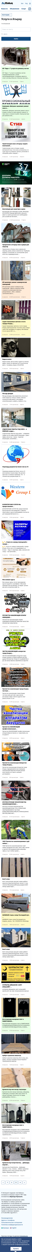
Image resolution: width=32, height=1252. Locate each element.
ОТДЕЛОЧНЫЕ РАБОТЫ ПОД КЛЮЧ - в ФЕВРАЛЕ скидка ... (14, 430)
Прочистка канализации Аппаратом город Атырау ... (14, 764)
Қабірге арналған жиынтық (11, 1055)
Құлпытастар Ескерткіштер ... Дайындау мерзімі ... (15, 1163)
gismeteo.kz (24, 1236)
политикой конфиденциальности (18, 1244)
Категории (5, 15)
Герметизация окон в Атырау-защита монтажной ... (14, 145)
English (14, 1228)
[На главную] (7, 3)
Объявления (14, 9)
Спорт (23, 9)
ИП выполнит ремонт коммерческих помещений (14, 283)
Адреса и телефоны (8, 1220)
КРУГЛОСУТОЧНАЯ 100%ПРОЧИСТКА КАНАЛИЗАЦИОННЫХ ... (14, 803)
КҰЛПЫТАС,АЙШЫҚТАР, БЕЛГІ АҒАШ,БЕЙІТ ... (12, 986)
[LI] (5, 1232)
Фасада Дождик (7, 393)
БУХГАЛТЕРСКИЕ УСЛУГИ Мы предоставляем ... (11, 505)
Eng (26, 3)
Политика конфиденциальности (12, 1225)
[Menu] (30, 3)
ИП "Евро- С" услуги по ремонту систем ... (15, 69)
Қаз (22, 3)
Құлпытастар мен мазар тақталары (14, 1089)
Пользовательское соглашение (11, 1222)
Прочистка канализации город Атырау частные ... (15, 690)
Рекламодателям (7, 1218)
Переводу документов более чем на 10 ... (15, 468)
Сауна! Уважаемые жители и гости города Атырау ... (13, 322)
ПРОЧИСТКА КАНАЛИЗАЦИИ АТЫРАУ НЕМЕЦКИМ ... (14, 616)
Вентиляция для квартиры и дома (13, 209)
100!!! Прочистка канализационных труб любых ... (15, 842)
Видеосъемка (6, 359)
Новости (4, 9)
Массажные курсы (8, 579)
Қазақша (6, 1228)
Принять (16, 1249)
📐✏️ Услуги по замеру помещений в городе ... (14, 543)
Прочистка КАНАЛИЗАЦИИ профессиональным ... (11, 728)
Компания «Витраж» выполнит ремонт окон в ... (15, 107)
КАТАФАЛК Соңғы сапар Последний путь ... (15, 916)
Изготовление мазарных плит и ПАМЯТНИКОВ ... (13, 1020)
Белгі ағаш (6, 879)
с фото (4, 34)
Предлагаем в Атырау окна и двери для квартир (15, 245)
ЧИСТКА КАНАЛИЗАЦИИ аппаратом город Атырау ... (14, 652)
